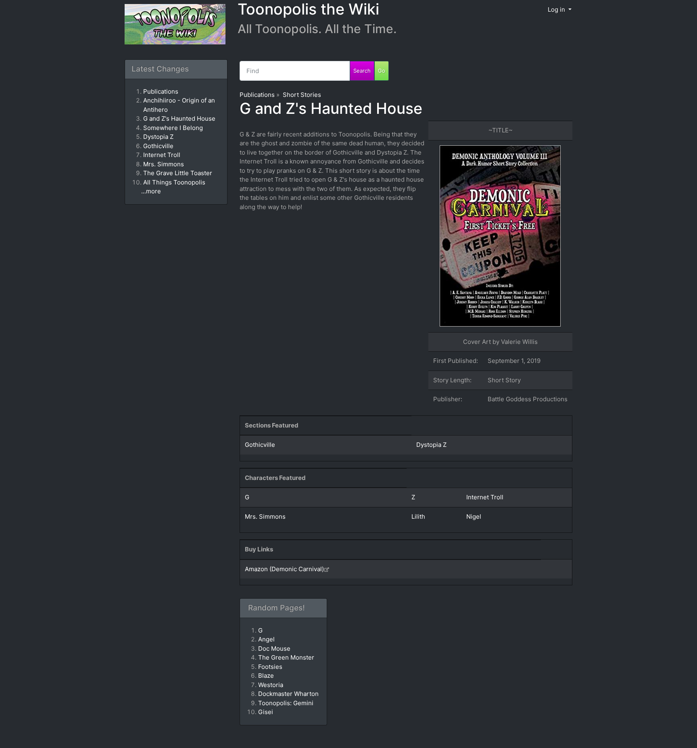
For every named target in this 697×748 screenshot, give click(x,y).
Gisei (265, 712)
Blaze (266, 675)
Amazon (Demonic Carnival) (284, 569)
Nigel (473, 516)
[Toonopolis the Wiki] (172, 25)
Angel (266, 639)
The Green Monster (286, 657)
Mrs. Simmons (265, 516)
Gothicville (260, 444)
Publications (257, 94)
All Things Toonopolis (174, 182)
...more (151, 191)
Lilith (418, 516)
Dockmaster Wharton (288, 694)
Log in (557, 9)
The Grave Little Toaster (177, 173)
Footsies (270, 666)
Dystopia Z (431, 444)
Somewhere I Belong (173, 128)
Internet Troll (484, 497)
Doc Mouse (274, 648)
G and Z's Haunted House (331, 108)
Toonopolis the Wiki (308, 9)
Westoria (270, 685)
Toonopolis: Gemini (285, 703)
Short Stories (302, 94)
